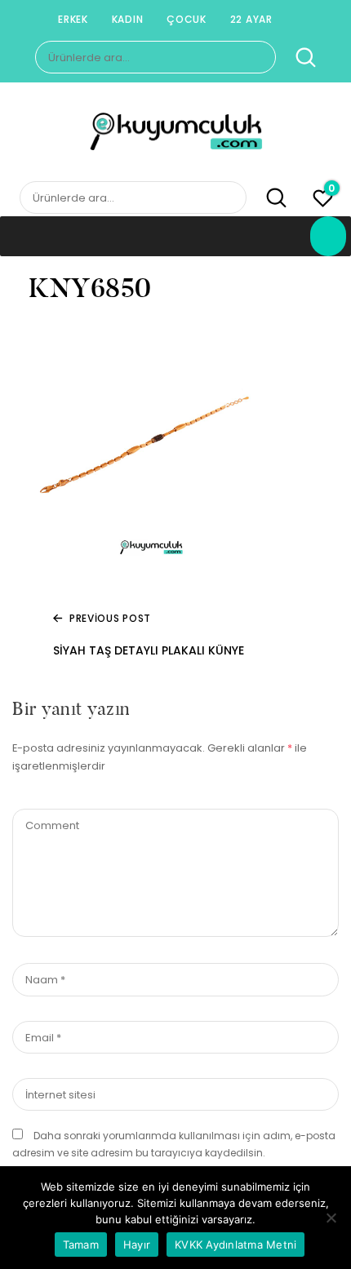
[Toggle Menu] (328, 236)
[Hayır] (330, 1217)
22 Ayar (251, 19)
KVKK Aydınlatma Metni (235, 1244)
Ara (297, 58)
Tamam (81, 1244)
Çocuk (187, 19)
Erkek (73, 19)
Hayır (136, 1244)
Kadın (128, 19)
